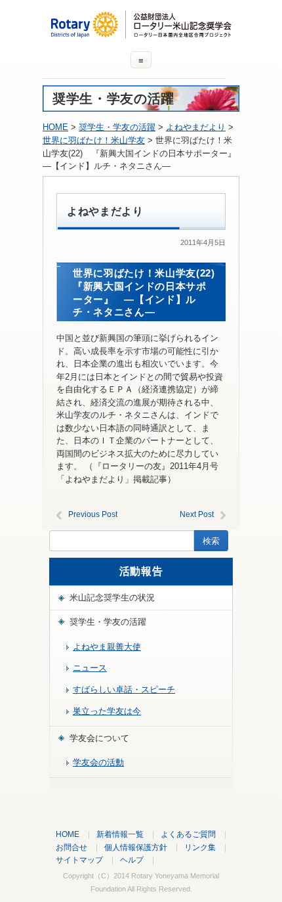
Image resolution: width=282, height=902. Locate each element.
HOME (55, 127)
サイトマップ (79, 859)
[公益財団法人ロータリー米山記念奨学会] (141, 32)
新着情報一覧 (120, 834)
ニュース (90, 668)
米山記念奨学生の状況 (112, 597)
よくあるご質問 (188, 834)
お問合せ (71, 847)
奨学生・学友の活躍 (108, 622)
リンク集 (200, 847)
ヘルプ (132, 859)
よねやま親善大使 (107, 647)
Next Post (197, 514)
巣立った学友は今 (107, 711)
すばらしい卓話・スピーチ (124, 689)
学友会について (99, 738)
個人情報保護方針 (135, 847)
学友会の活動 (98, 762)
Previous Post (92, 514)
